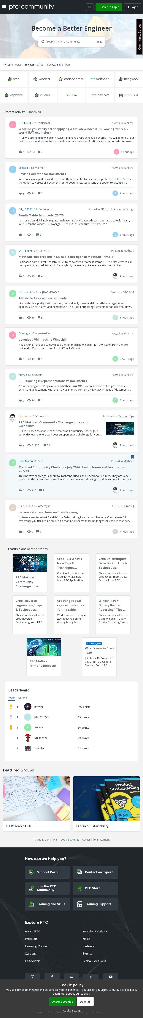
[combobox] (71, 41)
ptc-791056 (41, 717)
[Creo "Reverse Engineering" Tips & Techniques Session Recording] (29, 614)
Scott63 (23, 168)
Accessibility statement (96, 839)
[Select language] (89, 7)
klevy (22, 374)
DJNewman (25, 416)
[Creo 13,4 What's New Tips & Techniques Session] (71, 572)
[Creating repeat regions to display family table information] (71, 614)
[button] (71, 1010)
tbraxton (39, 748)
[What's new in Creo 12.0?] (99, 656)
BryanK (38, 727)
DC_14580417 (27, 292)
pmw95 (38, 706)
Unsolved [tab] (34, 112)
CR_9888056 (26, 506)
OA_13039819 (27, 250)
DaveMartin (26, 461)
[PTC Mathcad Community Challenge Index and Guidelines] (29, 572)
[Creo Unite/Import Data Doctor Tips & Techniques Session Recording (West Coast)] (113, 572)
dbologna (25, 333)
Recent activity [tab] (15, 112)
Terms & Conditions (45, 839)
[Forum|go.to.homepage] (31, 7)
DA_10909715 (27, 209)
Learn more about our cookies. (71, 993)
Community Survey (139, 37)
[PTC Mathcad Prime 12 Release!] (43, 656)
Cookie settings (70, 839)
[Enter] (41, 41)
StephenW (40, 738)
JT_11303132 (26, 123)
